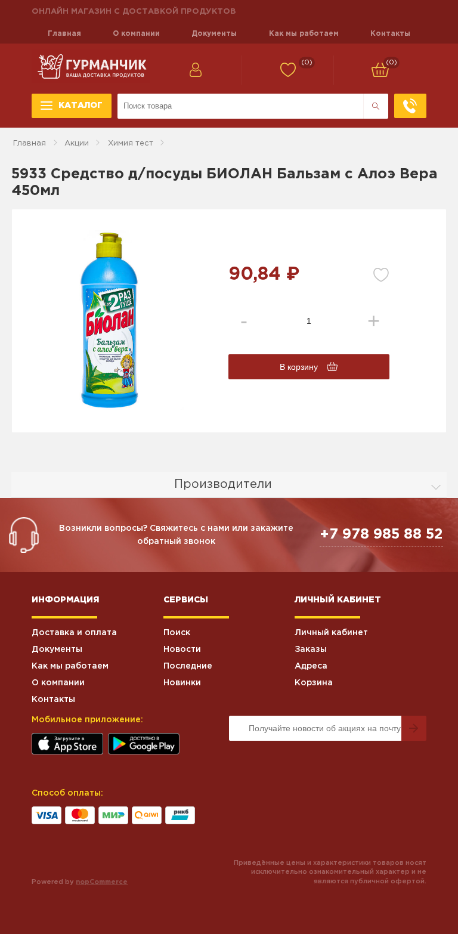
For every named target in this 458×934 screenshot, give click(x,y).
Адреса (311, 666)
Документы (214, 33)
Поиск (176, 632)
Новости (182, 649)
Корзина (314, 682)
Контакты (390, 33)
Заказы (311, 649)
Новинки (182, 682)
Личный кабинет (331, 632)
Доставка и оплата (74, 632)
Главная (64, 33)
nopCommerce (102, 882)
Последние (187, 666)
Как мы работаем (304, 33)
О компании (136, 33)
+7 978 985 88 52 (381, 534)
